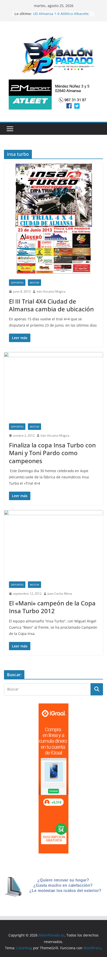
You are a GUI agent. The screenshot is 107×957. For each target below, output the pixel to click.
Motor (34, 282)
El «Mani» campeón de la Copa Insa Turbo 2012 (52, 607)
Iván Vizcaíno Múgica (51, 291)
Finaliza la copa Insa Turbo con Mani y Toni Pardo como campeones (52, 453)
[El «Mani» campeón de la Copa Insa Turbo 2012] (53, 543)
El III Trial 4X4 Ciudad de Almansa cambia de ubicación (51, 305)
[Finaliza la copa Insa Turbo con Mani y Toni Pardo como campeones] (53, 385)
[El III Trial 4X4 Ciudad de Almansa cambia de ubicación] (53, 218)
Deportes (17, 282)
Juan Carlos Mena (60, 593)
